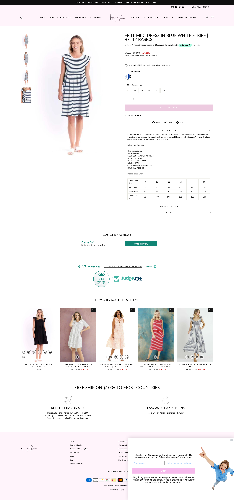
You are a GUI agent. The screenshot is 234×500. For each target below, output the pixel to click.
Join (163, 470)
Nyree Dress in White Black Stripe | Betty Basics (78, 365)
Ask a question (169, 206)
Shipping (137, 55)
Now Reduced (187, 17)
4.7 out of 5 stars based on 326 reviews (123, 266)
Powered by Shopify (117, 490)
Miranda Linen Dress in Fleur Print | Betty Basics (117, 365)
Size (132, 85)
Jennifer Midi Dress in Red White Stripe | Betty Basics (156, 365)
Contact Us (122, 456)
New (43, 17)
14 (149, 90)
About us (73, 456)
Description (169, 130)
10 (134, 90)
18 (164, 90)
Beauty (168, 17)
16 (156, 90)
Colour (132, 71)
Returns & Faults (76, 445)
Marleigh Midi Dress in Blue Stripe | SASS (195, 365)
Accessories (151, 17)
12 (142, 90)
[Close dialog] (231, 440)
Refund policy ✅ (124, 441)
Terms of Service (124, 452)
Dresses (80, 17)
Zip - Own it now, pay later (127, 460)
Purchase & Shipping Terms (79, 449)
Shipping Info (74, 452)
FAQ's (72, 441)
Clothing (96, 17)
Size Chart (168, 212)
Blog (71, 460)
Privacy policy (123, 449)
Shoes (135, 17)
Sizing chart (122, 445)
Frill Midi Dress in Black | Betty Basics (39, 365)
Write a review (141, 243)
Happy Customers (76, 464)
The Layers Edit (60, 17)
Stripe (128, 76)
